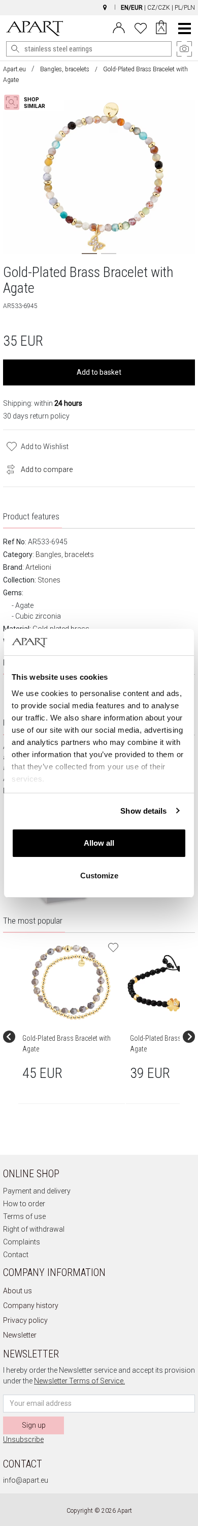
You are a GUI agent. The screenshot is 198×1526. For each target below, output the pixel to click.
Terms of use (24, 1216)
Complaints (21, 1242)
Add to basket (99, 372)
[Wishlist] (140, 27)
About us (17, 1291)
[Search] (15, 49)
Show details (143, 811)
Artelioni (38, 567)
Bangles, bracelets (64, 69)
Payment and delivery (37, 1191)
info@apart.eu (25, 1480)
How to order (24, 1204)
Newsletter (20, 1335)
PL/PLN (185, 7)
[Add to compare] (8, 468)
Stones (49, 580)
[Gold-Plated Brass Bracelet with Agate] (71, 982)
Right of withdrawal (33, 1229)
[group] (72, 1036)
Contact (15, 1255)
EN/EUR (132, 7)
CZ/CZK (158, 7)
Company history (30, 1305)
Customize (99, 875)
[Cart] (161, 28)
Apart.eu (14, 69)
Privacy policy (25, 1320)
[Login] (118, 27)
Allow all (99, 843)
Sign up (34, 1425)
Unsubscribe (23, 1439)
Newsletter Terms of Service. (79, 1381)
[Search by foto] (33, 102)
